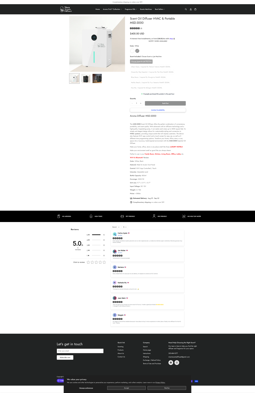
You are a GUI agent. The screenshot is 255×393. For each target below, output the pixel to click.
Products (120, 350)
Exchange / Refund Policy (152, 360)
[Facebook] (170, 362)
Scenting (120, 346)
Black (137, 51)
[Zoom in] (121, 20)
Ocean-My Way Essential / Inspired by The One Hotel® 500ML (152, 72)
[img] (135, 28)
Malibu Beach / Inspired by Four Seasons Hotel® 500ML (150, 83)
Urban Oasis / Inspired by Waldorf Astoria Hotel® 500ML (150, 67)
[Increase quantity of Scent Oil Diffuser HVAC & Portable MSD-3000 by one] (141, 103)
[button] (95, 235)
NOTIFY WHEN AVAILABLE (158, 41)
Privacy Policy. (160, 382)
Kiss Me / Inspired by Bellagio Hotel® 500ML (146, 88)
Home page (147, 350)
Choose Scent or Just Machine (141, 62)
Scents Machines (146, 9)
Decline (166, 388)
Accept (126, 388)
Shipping (146, 357)
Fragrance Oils (130, 9)
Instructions (146, 353)
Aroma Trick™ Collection (111, 9)
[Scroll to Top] (251, 382)
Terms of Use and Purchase (152, 363)
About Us (121, 353)
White (132, 51)
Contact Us (121, 357)
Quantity (133, 98)
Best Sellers (159, 9)
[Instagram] (176, 362)
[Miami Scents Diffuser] (66, 9)
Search (145, 346)
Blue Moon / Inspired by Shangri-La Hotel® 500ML (148, 77)
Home (98, 9)
